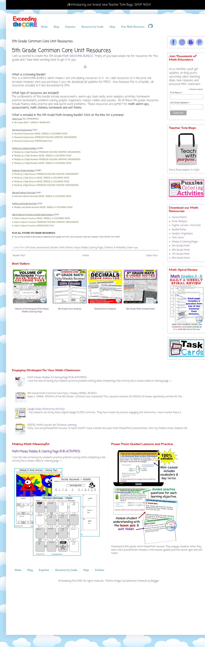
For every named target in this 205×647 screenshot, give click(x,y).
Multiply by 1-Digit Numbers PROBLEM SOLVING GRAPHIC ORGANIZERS (47, 152)
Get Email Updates (180, 102)
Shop (112, 26)
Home (44, 26)
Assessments (43, 247)
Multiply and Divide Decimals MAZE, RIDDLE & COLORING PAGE (43, 207)
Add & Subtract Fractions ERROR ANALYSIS (34, 226)
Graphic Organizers (182, 233)
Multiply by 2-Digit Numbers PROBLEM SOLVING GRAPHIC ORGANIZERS (47, 159)
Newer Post (19, 255)
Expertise (70, 26)
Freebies (99, 569)
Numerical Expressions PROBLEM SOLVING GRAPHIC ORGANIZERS (45, 137)
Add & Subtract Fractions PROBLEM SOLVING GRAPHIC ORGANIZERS (46, 222)
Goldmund (131, 581)
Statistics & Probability (115, 247)
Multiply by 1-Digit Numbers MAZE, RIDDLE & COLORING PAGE (42, 155)
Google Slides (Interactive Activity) (46, 409)
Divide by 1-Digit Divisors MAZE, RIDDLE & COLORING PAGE (41, 178)
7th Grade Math (181, 254)
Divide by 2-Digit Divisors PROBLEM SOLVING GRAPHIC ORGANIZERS (46, 185)
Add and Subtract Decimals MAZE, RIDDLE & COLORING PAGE (42, 196)
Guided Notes (179, 229)
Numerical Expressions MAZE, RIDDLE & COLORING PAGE (41, 133)
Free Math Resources (132, 26)
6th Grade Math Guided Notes (140, 308)
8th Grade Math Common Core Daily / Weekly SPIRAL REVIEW (62, 393)
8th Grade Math (181, 258)
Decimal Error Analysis (105, 308)
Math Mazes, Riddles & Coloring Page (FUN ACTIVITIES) (57, 377)
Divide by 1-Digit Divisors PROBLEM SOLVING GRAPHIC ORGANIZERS (46, 174)
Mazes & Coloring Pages (185, 242)
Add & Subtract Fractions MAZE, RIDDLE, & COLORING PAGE (42, 218)
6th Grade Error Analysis (69, 308)
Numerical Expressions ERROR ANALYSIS (33, 141)
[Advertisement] (47, 323)
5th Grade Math (181, 246)
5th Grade (31, 247)
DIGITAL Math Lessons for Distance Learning (51, 425)
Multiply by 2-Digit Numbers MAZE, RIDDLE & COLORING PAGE (42, 163)
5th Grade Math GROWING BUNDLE (71, 56)
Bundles (55, 247)
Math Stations (66, 247)
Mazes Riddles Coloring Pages (88, 247)
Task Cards (178, 238)
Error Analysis (179, 221)
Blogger (155, 581)
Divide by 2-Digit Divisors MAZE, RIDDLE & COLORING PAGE (41, 181)
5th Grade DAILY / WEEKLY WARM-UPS (32, 122)
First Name (176, 92)
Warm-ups (132, 247)
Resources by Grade (92, 26)
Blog (56, 26)
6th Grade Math (181, 250)
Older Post (152, 255)
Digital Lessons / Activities (186, 225)
